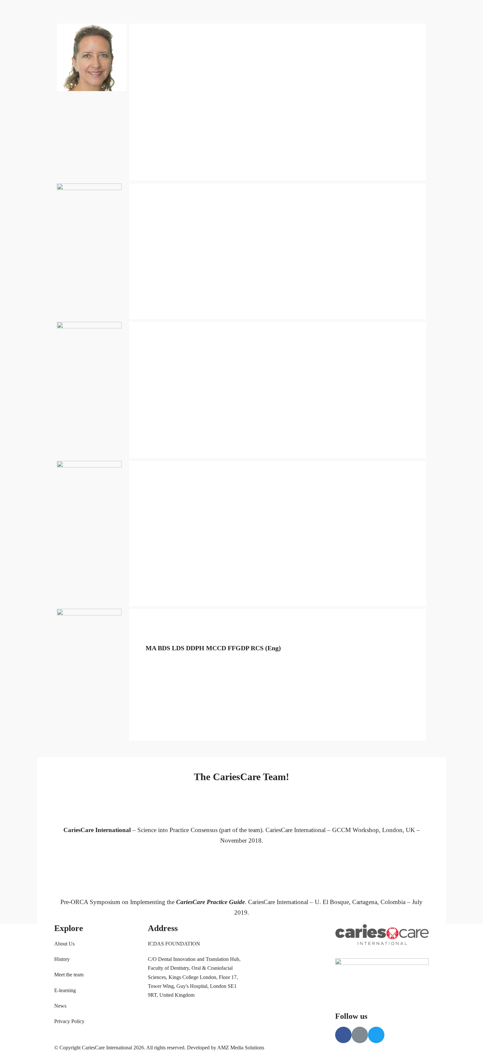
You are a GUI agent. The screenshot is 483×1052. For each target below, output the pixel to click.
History (213, 36)
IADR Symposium (200, 53)
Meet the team (68, 974)
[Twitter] (345, 32)
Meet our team (241, 36)
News (230, 53)
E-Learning (272, 36)
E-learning (65, 990)
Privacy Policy (69, 1021)
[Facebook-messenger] (328, 32)
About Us (191, 36)
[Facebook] (312, 32)
